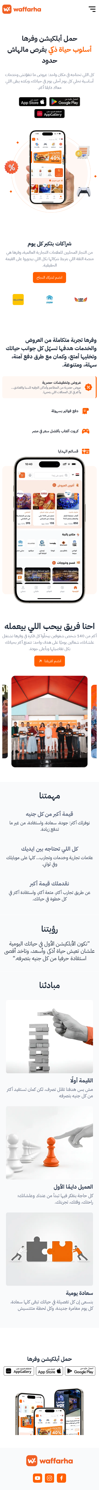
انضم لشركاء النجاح (49, 277)
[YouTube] (37, 1478)
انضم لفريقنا (52, 661)
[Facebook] (61, 1478)
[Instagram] (49, 1478)
